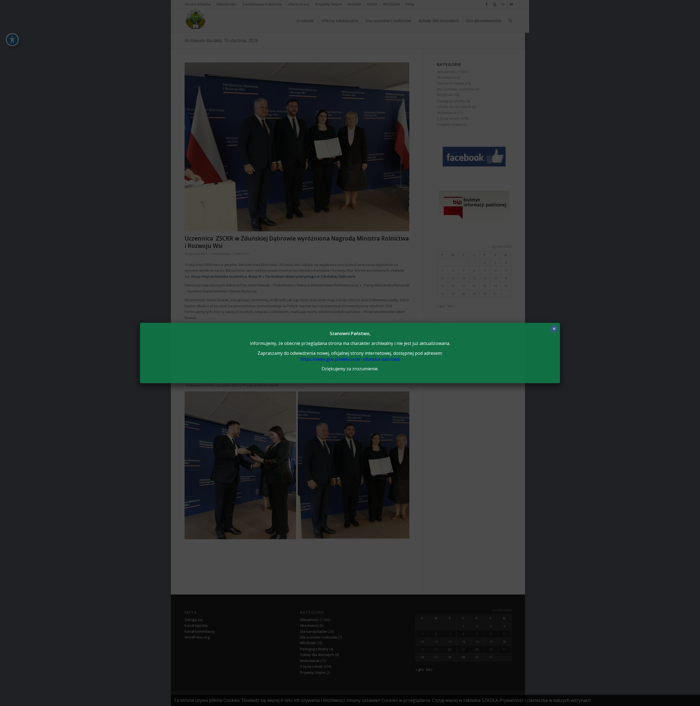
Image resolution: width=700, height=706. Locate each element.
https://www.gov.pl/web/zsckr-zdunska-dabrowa (350, 359)
